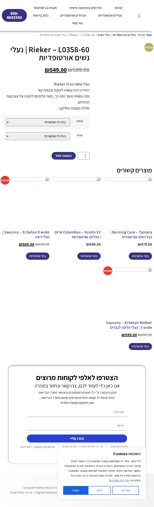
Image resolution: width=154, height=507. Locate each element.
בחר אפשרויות (140, 256)
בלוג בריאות (41, 15)
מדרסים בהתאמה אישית (85, 8)
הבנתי (75, 490)
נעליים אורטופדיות (110, 15)
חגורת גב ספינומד (45, 8)
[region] (102, 473)
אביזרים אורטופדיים (73, 15)
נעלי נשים (104, 35)
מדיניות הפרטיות (119, 480)
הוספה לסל (64, 156)
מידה (80, 121)
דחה (99, 490)
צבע (79, 135)
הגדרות (125, 490)
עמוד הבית (145, 35)
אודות (118, 8)
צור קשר (77, 23)
